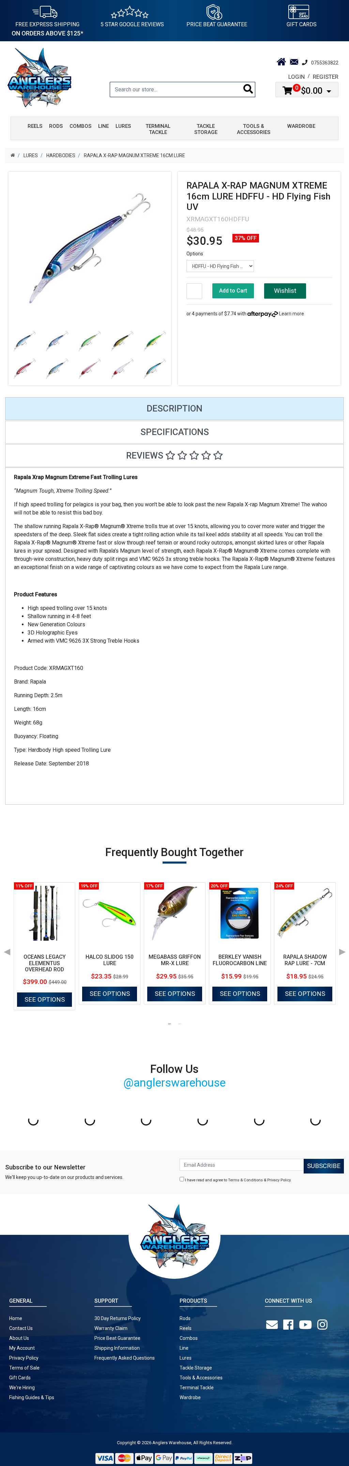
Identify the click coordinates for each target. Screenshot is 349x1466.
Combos (189, 1338)
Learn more (291, 313)
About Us (19, 1338)
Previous (6, 949)
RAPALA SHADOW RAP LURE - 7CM (305, 960)
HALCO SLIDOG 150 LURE (110, 960)
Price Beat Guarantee (117, 1338)
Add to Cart (233, 290)
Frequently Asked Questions (124, 1358)
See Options (45, 999)
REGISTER (325, 76)
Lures (186, 1358)
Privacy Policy (278, 1180)
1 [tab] (169, 1023)
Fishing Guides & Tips (31, 1397)
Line (184, 1348)
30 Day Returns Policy (117, 1318)
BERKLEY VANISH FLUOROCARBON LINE (240, 960)
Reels (186, 1328)
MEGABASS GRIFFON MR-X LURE (175, 960)
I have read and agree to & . (237, 1180)
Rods (185, 1318)
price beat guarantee (216, 24)
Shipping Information (117, 1348)
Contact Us (21, 1328)
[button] (285, 291)
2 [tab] (179, 1023)
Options (194, 253)
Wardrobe (190, 1397)
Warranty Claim (110, 1328)
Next (342, 949)
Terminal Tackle (197, 1387)
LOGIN (296, 76)
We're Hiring (22, 1387)
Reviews (145, 455)
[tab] (174, 408)
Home (15, 1318)
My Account (22, 1348)
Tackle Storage (196, 1368)
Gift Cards (302, 24)
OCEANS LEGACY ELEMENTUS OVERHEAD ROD (45, 963)
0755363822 (324, 62)
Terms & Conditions (245, 1180)
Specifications (174, 432)
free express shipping (47, 29)
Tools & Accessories (201, 1377)
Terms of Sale (24, 1368)
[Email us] (273, 1324)
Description (174, 408)
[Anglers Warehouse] (39, 77)
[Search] (248, 89)
